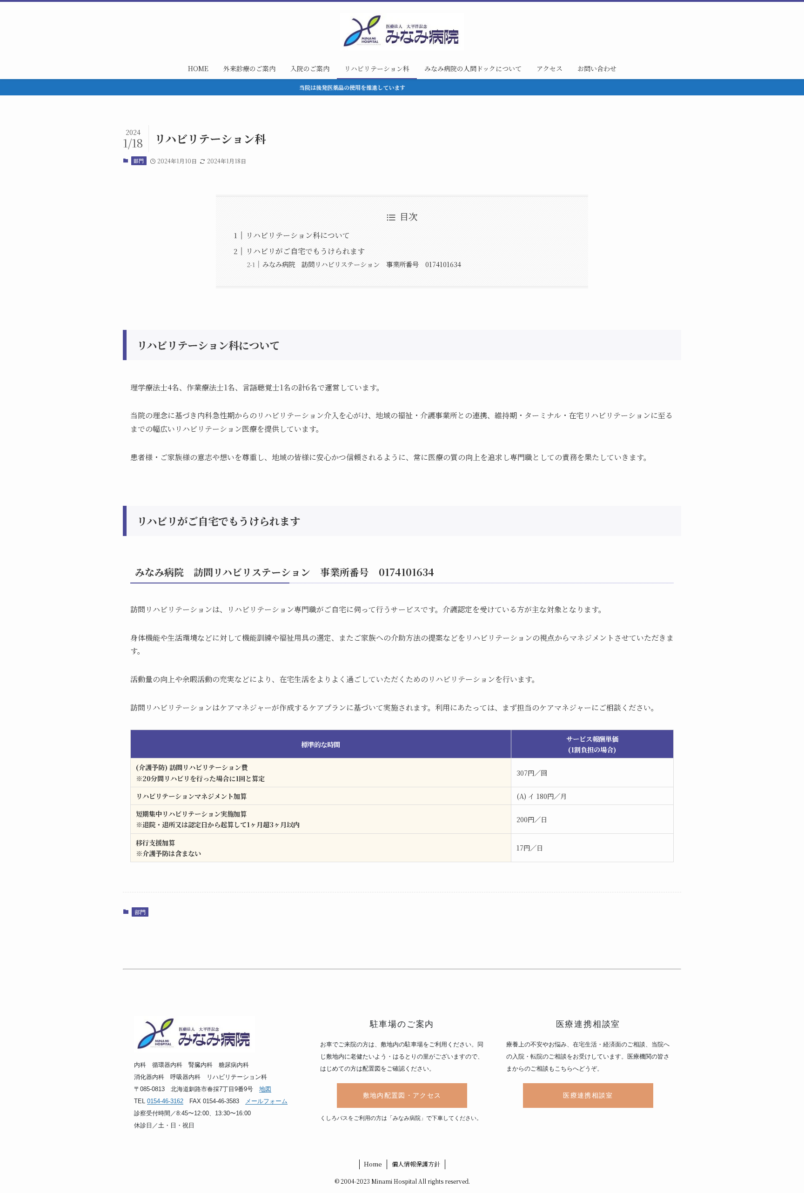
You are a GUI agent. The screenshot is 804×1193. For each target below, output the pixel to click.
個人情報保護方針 (416, 1163)
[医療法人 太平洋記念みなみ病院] (402, 31)
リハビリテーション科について (298, 235)
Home (373, 1163)
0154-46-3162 (165, 1101)
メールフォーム (266, 1101)
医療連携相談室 (588, 1095)
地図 (265, 1089)
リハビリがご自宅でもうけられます (305, 251)
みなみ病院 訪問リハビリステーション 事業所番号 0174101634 (361, 264)
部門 (139, 160)
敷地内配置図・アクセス (402, 1095)
